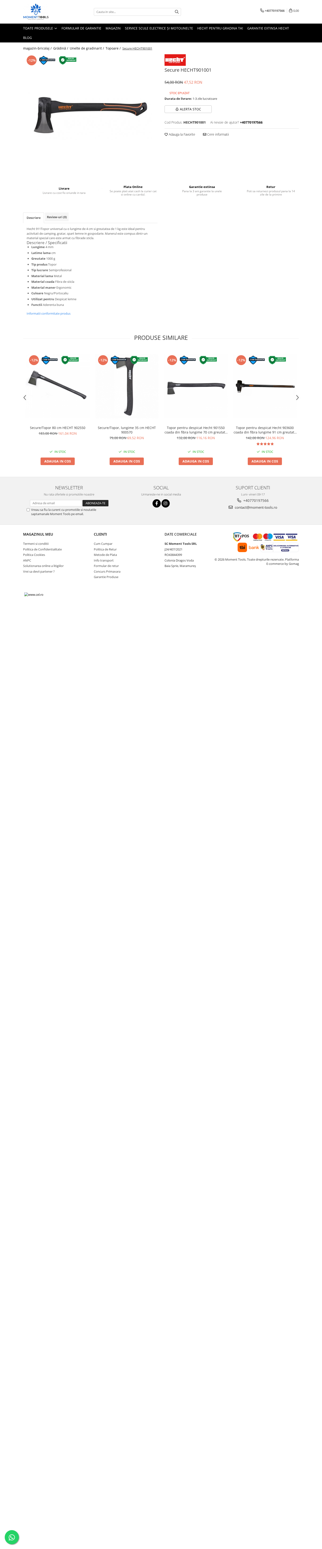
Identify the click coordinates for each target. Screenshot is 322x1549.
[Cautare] (177, 12)
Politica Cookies (34, 555)
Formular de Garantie (81, 28)
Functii (36, 305)
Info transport (104, 560)
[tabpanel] (90, 116)
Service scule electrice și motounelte (159, 28)
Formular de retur (106, 566)
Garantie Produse (106, 577)
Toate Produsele (38, 28)
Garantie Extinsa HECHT (268, 28)
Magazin (113, 28)
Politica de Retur (105, 549)
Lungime (38, 247)
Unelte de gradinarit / (87, 48)
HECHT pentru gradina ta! (220, 28)
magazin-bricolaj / (38, 48)
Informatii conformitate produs (48, 313)
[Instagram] (165, 503)
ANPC (27, 560)
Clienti (100, 534)
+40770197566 (255, 500)
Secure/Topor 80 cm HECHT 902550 (57, 427)
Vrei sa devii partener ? (39, 571)
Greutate (38, 258)
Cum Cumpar (103, 543)
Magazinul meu (38, 534)
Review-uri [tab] (57, 217)
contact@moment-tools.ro (255, 507)
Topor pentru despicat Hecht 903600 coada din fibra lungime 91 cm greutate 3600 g (265, 429)
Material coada (42, 281)
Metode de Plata (105, 555)
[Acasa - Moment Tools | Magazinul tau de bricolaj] (46, 12)
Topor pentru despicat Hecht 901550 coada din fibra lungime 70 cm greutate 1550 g (196, 429)
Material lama (42, 276)
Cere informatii (217, 134)
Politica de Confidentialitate (42, 549)
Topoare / (114, 48)
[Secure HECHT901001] (90, 116)
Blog (27, 37)
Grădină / (61, 48)
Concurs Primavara (107, 571)
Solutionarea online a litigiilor (43, 566)
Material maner (43, 287)
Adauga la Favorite (181, 134)
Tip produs (39, 264)
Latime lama (41, 253)
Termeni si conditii (36, 543)
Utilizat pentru (42, 299)
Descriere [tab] (34, 218)
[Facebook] (157, 503)
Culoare (37, 293)
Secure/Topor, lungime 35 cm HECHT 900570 (127, 429)
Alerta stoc (190, 109)
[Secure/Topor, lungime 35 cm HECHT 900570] (127, 386)
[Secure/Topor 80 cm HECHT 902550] (57, 386)
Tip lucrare (39, 270)
